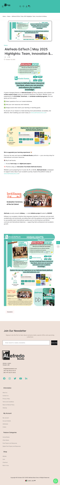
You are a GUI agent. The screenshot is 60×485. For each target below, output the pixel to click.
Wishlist (4, 456)
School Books (6, 437)
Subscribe (54, 343)
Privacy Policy (6, 398)
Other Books (6, 440)
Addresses (5, 424)
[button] (3, 6)
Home (4, 16)
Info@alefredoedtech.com (10, 368)
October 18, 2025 (10, 59)
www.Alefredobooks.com (11, 173)
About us (5, 392)
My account (6, 417)
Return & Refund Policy (8, 404)
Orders (4, 427)
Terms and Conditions (8, 401)
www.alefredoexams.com (38, 112)
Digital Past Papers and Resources (12, 446)
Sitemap (5, 407)
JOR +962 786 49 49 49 (9, 370)
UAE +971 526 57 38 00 (9, 372)
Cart (4, 459)
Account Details (7, 421)
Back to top (6, 465)
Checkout (5, 462)
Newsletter (10, 312)
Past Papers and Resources (10, 443)
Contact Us (5, 395)
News (8, 16)
